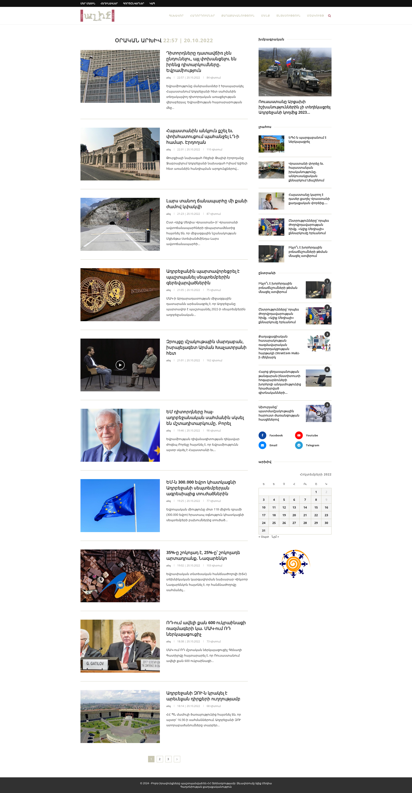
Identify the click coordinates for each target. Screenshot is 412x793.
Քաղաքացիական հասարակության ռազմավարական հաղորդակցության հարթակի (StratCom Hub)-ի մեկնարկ (279, 346)
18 (274, 515)
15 (316, 507)
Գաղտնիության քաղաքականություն (206, 786)
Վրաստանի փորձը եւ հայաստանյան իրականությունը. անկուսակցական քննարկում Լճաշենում (306, 171)
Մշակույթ (315, 15)
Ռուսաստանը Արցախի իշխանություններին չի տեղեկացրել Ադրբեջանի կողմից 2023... (294, 107)
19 (284, 515)
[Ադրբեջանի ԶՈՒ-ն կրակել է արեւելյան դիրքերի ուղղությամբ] (120, 716)
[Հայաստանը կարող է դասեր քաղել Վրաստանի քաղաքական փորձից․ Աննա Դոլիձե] (271, 201)
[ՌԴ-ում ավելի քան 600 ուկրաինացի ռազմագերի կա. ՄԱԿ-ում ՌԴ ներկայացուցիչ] (120, 646)
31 (263, 530)
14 (305, 507)
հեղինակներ (109, 3)
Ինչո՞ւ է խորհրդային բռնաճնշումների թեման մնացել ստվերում (308, 251)
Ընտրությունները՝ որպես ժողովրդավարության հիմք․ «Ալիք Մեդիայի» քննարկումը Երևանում (309, 226)
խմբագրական (271, 39)
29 (316, 523)
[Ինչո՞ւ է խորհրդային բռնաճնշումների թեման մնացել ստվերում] (271, 253)
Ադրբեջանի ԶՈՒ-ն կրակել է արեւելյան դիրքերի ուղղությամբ (203, 696)
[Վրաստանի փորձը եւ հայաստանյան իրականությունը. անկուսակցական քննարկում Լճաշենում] (271, 170)
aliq (168, 77)
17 (263, 515)
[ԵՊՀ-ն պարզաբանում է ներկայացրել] (271, 144)
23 (326, 515)
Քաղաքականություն (238, 15)
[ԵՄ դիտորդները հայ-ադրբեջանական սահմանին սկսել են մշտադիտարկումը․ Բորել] (120, 435)
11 (274, 507)
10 (263, 507)
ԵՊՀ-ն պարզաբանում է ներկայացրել (307, 139)
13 (294, 507)
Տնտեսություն (288, 15)
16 (326, 507)
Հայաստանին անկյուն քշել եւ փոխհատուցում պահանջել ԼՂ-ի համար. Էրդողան (202, 136)
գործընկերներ (133, 3)
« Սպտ (264, 536)
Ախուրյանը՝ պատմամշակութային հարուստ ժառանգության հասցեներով (279, 413)
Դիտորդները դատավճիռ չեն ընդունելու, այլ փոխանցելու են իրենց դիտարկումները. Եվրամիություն (201, 61)
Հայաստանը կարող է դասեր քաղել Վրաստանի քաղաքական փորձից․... (309, 198)
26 (284, 523)
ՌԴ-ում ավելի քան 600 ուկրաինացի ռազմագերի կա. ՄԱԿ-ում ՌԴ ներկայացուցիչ (206, 628)
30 (326, 523)
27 (294, 523)
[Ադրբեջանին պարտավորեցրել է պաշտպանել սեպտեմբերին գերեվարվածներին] (120, 294)
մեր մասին (87, 3)
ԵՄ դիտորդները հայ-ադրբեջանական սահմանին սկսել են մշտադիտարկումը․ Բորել (205, 417)
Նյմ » (275, 536)
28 (305, 523)
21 (305, 515)
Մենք (265, 15)
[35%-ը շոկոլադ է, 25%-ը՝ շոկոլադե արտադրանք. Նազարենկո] (120, 575)
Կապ (152, 3)
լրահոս (265, 127)
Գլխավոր (176, 15)
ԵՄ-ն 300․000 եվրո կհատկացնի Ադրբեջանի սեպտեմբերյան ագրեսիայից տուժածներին (201, 487)
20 (294, 515)
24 (263, 523)
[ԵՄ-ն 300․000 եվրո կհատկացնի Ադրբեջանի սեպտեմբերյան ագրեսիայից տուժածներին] (120, 505)
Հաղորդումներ (202, 15)
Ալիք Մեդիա (263, 783)
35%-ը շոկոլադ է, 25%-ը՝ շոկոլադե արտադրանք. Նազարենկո (203, 555)
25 (274, 523)
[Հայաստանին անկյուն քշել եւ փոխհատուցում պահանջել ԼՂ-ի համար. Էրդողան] (120, 154)
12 (284, 507)
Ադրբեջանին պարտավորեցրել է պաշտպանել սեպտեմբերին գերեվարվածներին (202, 277)
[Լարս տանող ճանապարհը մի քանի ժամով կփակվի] (120, 224)
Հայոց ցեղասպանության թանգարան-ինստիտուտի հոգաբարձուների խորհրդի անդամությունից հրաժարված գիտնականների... (280, 382)
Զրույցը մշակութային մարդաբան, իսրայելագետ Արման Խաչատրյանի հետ (206, 347)
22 (316, 515)
